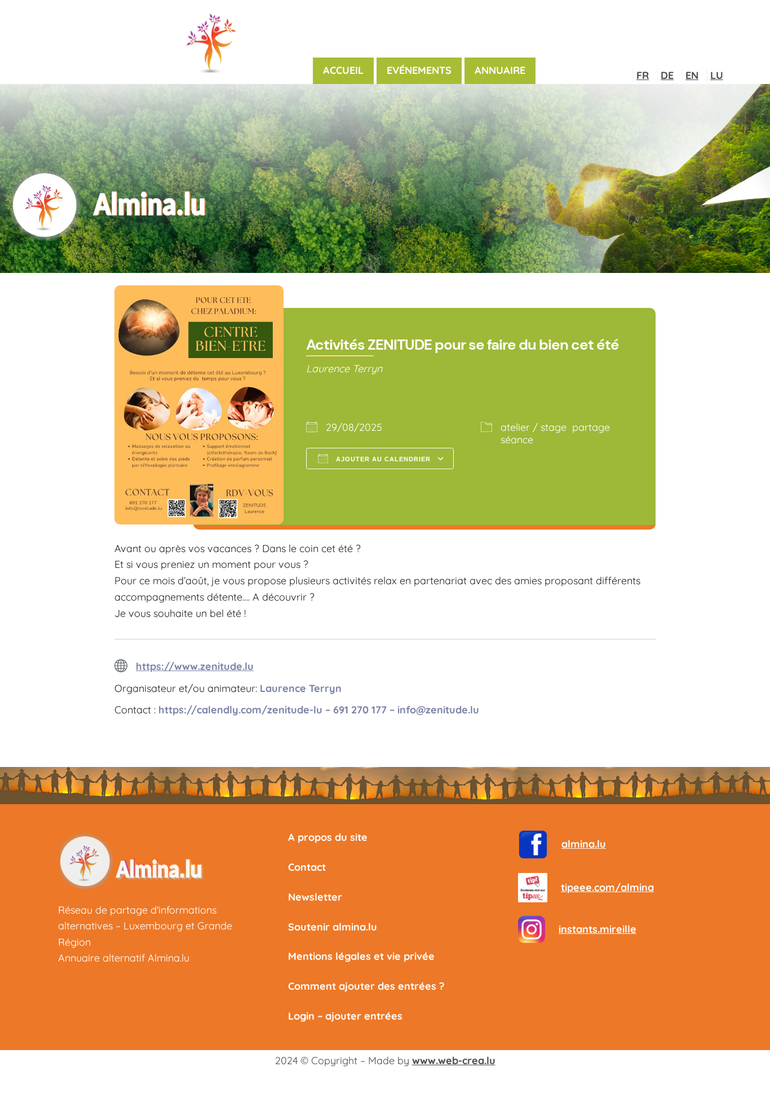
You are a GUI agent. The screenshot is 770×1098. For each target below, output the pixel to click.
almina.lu (583, 843)
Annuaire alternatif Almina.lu (123, 957)
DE (667, 75)
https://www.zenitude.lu (195, 666)
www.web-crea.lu (453, 1060)
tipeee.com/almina (607, 887)
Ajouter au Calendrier (382, 459)
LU (716, 75)
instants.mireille (597, 929)
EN (691, 75)
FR (642, 75)
